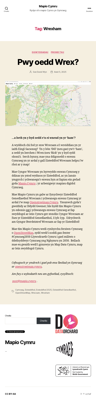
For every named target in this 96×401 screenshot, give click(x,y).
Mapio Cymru (48, 6)
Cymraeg (19, 290)
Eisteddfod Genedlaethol (64, 290)
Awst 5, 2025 (60, 72)
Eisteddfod (30, 290)
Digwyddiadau (40, 52)
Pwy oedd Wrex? (48, 62)
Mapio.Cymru (27, 183)
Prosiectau (57, 52)
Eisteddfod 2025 (44, 290)
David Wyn (42, 72)
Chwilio (8, 315)
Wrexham (45, 293)
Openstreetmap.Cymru (44, 202)
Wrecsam (35, 293)
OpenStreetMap (23, 233)
